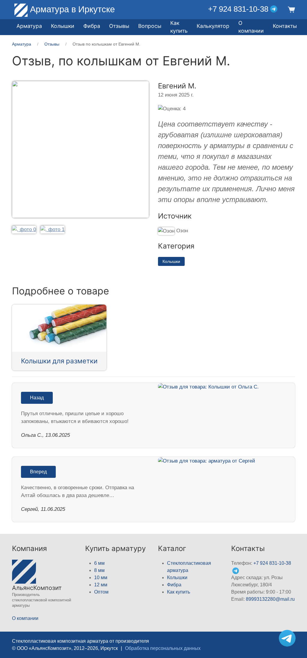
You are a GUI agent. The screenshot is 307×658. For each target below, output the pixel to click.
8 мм (99, 570)
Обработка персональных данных (163, 648)
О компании (251, 27)
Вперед (38, 471)
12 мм (100, 584)
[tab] (24, 229)
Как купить (178, 591)
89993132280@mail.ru (270, 599)
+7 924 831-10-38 (238, 9)
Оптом (101, 591)
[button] (290, 9)
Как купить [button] (179, 27)
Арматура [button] (29, 26)
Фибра (91, 26)
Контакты (285, 26)
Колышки (171, 261)
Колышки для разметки (59, 361)
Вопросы (149, 26)
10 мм (100, 577)
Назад (37, 397)
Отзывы (119, 26)
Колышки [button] (62, 26)
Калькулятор (213, 26)
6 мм (99, 563)
